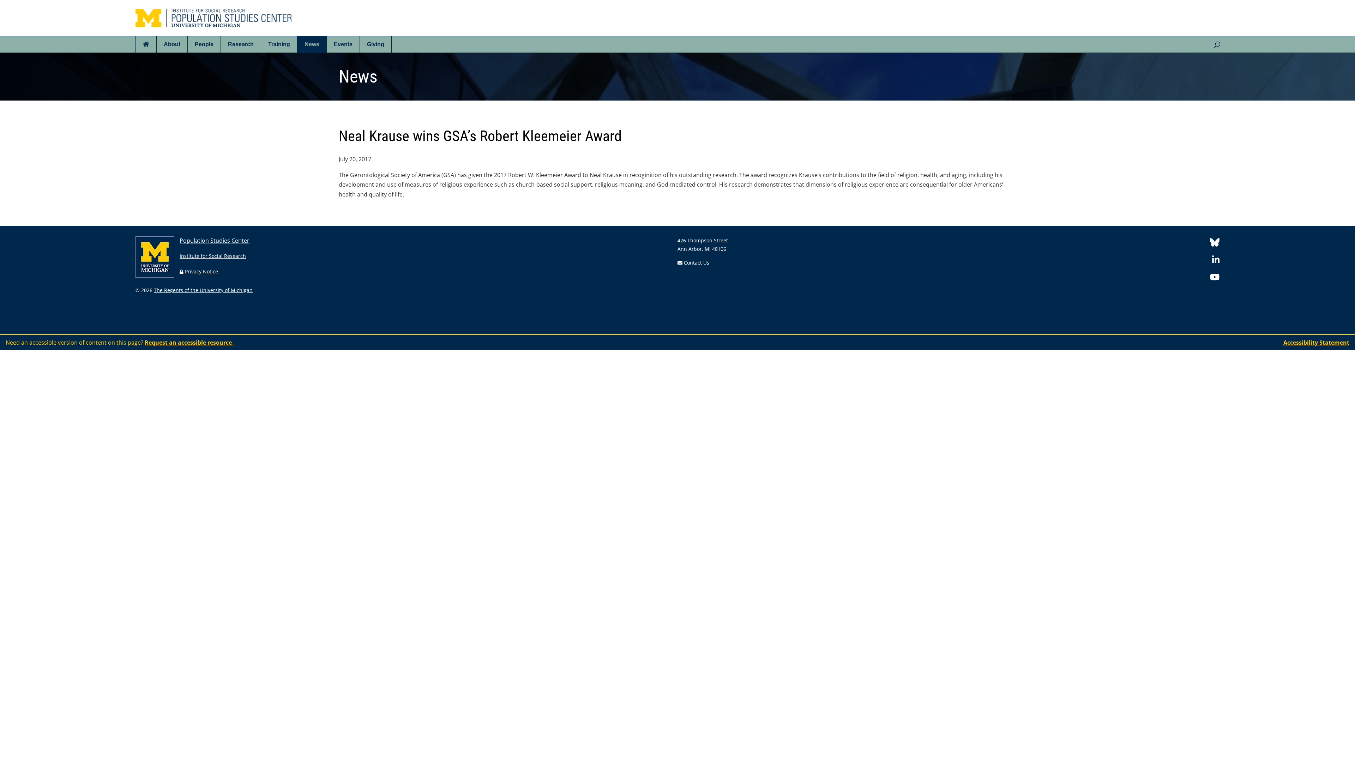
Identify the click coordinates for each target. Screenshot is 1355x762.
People (204, 44)
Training (279, 44)
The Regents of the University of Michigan (203, 290)
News (312, 44)
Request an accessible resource (189, 342)
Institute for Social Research (213, 256)
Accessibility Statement (1316, 342)
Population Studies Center (214, 240)
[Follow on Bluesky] (1215, 243)
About (172, 44)
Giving (375, 44)
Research (241, 44)
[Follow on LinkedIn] (1216, 261)
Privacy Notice (201, 271)
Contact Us (696, 262)
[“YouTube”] (1215, 278)
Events (343, 44)
